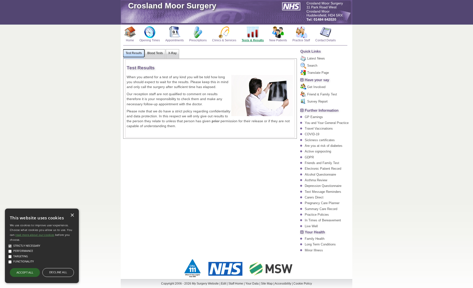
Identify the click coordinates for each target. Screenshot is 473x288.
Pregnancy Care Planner (322, 203)
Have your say (317, 80)
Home (130, 40)
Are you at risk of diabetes (323, 146)
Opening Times (149, 40)
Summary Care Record (321, 209)
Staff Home (235, 283)
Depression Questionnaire (323, 186)
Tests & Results (253, 40)
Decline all (58, 272)
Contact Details (325, 40)
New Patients (278, 40)
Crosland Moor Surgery (172, 5)
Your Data (252, 283)
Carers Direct (314, 197)
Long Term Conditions (320, 244)
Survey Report (317, 101)
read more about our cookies (34, 235)
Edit (223, 283)
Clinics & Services (224, 40)
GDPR (309, 157)
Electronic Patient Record (323, 168)
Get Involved (316, 87)
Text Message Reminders (323, 192)
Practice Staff (301, 40)
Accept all (25, 272)
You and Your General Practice (327, 123)
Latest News (316, 58)
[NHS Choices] (225, 276)
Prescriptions (198, 40)
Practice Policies (317, 214)
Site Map (267, 283)
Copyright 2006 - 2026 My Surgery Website (190, 283)
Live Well (311, 226)
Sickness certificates (320, 140)
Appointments (174, 40)
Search (312, 65)
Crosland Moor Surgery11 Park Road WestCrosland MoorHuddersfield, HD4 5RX (324, 11)
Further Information (321, 110)
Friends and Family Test (322, 163)
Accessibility (283, 283)
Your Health (315, 232)
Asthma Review (316, 180)
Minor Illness (314, 250)
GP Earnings (314, 117)
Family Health (314, 239)
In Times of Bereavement (323, 220)
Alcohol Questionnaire (320, 174)
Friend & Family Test (322, 94)
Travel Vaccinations (319, 128)
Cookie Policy (302, 283)
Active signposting (318, 151)
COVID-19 (312, 134)
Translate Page (318, 73)
